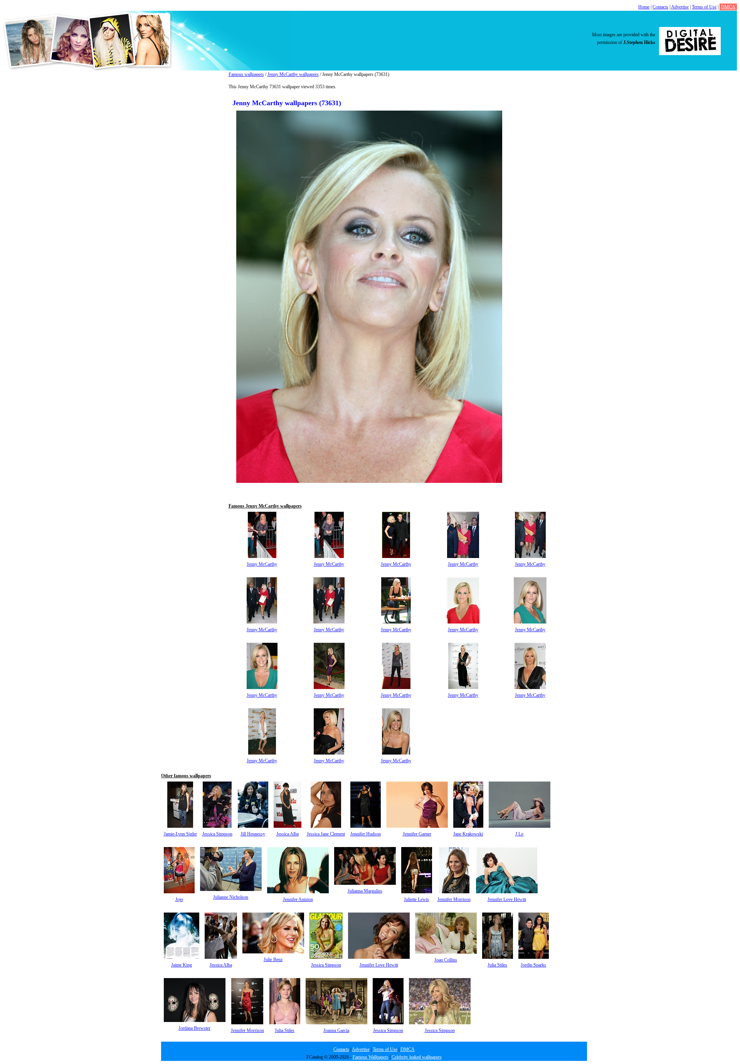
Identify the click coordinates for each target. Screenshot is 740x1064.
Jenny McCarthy (262, 564)
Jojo (179, 899)
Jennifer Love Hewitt (507, 899)
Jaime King (181, 965)
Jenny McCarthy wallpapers (293, 74)
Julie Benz (273, 959)
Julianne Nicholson (230, 897)
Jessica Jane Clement (326, 834)
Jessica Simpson (217, 834)
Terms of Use (704, 7)
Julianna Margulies (365, 891)
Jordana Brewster (194, 1028)
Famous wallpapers (246, 74)
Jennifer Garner (417, 834)
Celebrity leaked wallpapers (417, 1057)
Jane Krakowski (468, 834)
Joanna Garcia (336, 1030)
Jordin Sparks (533, 965)
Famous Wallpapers (370, 1057)
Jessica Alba (287, 834)
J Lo (519, 834)
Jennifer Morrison (454, 899)
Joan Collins (445, 960)
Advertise (680, 7)
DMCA (728, 7)
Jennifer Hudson (365, 834)
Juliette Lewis (416, 899)
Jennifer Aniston (298, 899)
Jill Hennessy (252, 834)
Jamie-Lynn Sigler (180, 834)
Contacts (660, 7)
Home (643, 7)
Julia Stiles (497, 965)
